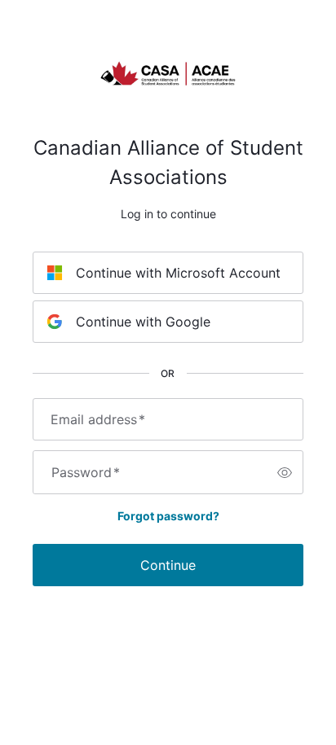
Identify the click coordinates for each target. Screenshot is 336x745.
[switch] (285, 472)
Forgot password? (168, 516)
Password (85, 472)
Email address (98, 419)
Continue (168, 565)
